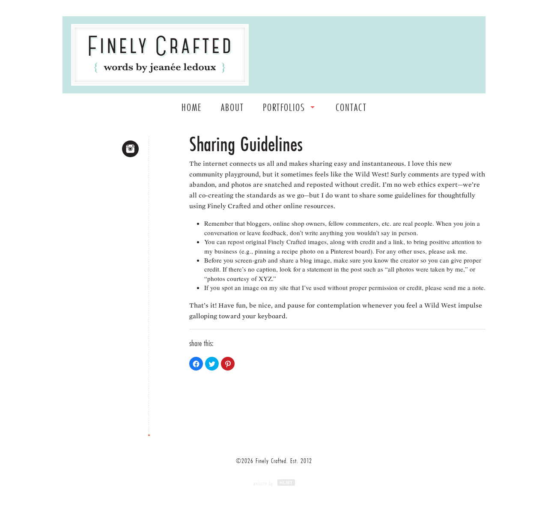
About (232, 107)
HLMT (286, 482)
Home (192, 107)
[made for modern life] (160, 55)
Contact (351, 107)
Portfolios (284, 107)
